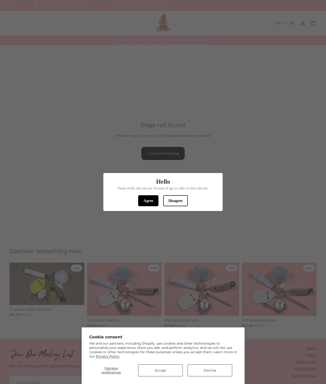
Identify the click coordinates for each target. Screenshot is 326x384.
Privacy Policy (108, 356)
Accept (160, 370)
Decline (210, 370)
